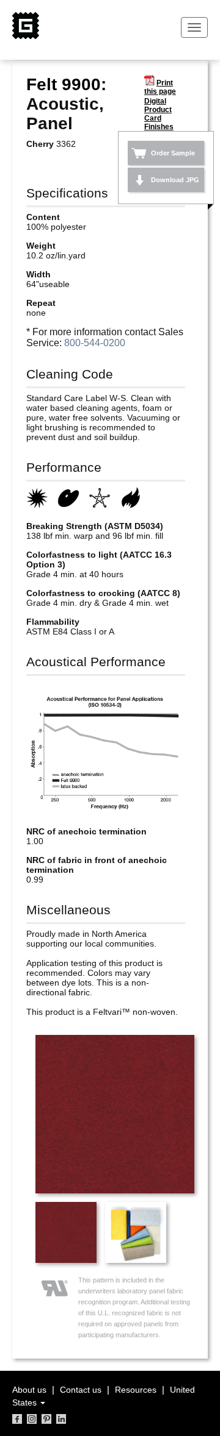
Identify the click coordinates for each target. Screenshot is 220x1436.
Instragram (32, 1419)
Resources (135, 1390)
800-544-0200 (94, 343)
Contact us (80, 1390)
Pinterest (46, 1419)
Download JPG (175, 179)
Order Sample (173, 153)
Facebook (17, 1419)
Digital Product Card (158, 110)
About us (29, 1390)
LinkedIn (61, 1419)
